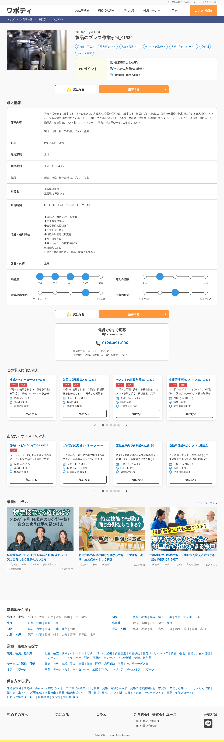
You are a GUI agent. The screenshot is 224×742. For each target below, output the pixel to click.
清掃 (81, 663)
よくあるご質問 (209, 2)
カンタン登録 (203, 10)
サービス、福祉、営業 (21, 663)
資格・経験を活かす (114, 688)
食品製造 (120, 653)
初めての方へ (106, 10)
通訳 (95, 669)
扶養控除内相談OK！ (72, 692)
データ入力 (60, 669)
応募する (133, 89)
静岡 (39, 622)
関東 (115, 616)
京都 (39, 628)
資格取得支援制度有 (142, 688)
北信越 (116, 622)
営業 (120, 663)
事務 (47, 669)
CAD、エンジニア (112, 669)
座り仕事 (93, 688)
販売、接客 (52, 663)
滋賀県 (42, 19)
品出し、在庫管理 (199, 653)
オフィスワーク (17, 669)
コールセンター (80, 669)
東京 (178, 616)
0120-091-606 (115, 342)
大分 (64, 634)
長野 (169, 622)
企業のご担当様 (149, 720)
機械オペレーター (73, 653)
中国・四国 (119, 628)
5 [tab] (118, 425)
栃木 (144, 616)
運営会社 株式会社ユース (183, 2)
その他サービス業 (137, 663)
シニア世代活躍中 (74, 688)
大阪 (47, 628)
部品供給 (134, 653)
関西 (10, 628)
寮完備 (162, 688)
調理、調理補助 (105, 663)
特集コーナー (152, 10)
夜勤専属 (43, 697)
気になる (129, 10)
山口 (169, 628)
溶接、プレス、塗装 (99, 653)
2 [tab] (106, 425)
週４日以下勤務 (98, 692)
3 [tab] (110, 425)
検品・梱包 (178, 653)
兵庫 (56, 628)
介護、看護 (69, 663)
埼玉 (161, 616)
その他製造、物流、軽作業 (134, 657)
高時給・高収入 (85, 46)
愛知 (47, 622)
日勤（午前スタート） (183, 46)
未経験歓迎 (14, 688)
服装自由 (50, 692)
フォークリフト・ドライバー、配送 (67, 657)
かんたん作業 (84, 53)
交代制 (205, 46)
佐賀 (39, 634)
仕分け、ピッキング (155, 653)
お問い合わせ (148, 725)
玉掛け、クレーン (103, 657)
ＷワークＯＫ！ (154, 692)
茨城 (136, 616)
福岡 (31, 634)
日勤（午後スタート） (21, 697)
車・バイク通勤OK (155, 46)
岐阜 (31, 622)
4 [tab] (114, 425)
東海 (10, 622)
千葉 (169, 616)
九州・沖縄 (14, 634)
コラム (173, 10)
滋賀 (31, 628)
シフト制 (116, 692)
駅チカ (11, 692)
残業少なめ (53, 688)
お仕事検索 (82, 10)
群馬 (152, 616)
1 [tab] (103, 425)
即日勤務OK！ (108, 46)
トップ (10, 19)
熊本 (56, 634)
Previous (94, 425)
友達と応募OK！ (130, 46)
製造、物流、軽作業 (19, 653)
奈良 (64, 628)
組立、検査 (52, 653)
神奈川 (187, 616)
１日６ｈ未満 (133, 692)
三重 (56, 622)
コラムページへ (205, 503)
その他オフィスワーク (141, 669)
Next (126, 425)
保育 (89, 663)
